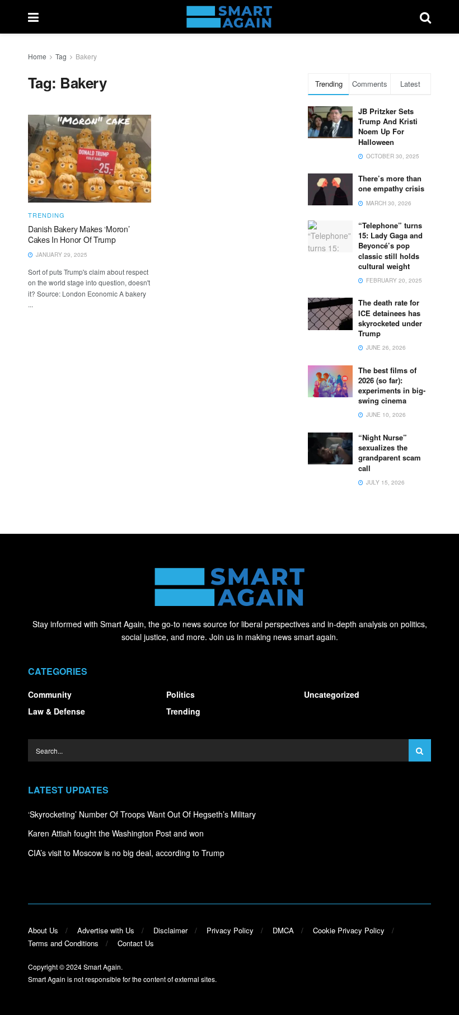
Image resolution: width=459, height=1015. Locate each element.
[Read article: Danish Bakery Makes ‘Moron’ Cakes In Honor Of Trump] (89, 159)
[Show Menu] (33, 17)
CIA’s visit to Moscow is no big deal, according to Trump (126, 852)
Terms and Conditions (63, 943)
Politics (180, 694)
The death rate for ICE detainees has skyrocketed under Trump (390, 318)
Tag (61, 56)
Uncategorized (331, 694)
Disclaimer (170, 930)
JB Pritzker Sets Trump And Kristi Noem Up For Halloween (388, 126)
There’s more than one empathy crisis (391, 183)
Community (50, 694)
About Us (43, 930)
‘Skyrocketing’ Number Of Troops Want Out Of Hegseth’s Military (142, 814)
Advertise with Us (105, 930)
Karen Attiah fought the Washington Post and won (116, 833)
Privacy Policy (230, 930)
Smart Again (102, 966)
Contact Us (136, 943)
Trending (46, 215)
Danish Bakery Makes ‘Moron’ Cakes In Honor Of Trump (78, 234)
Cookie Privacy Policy (349, 930)
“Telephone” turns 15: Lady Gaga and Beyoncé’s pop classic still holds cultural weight (390, 245)
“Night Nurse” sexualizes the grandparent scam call (389, 452)
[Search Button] (425, 17)
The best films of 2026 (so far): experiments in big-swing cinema (391, 385)
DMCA (283, 930)
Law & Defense (56, 711)
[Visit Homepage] (229, 17)
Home (37, 56)
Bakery (86, 56)
